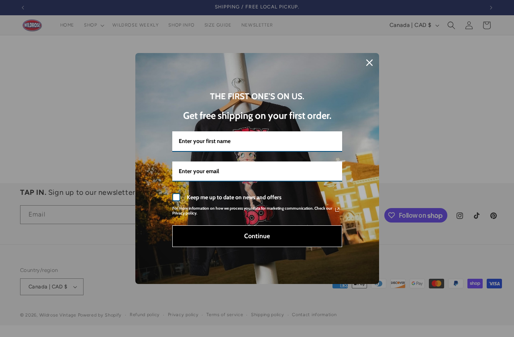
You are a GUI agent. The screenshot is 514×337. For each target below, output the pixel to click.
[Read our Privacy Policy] (337, 209)
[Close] (369, 62)
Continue (257, 236)
